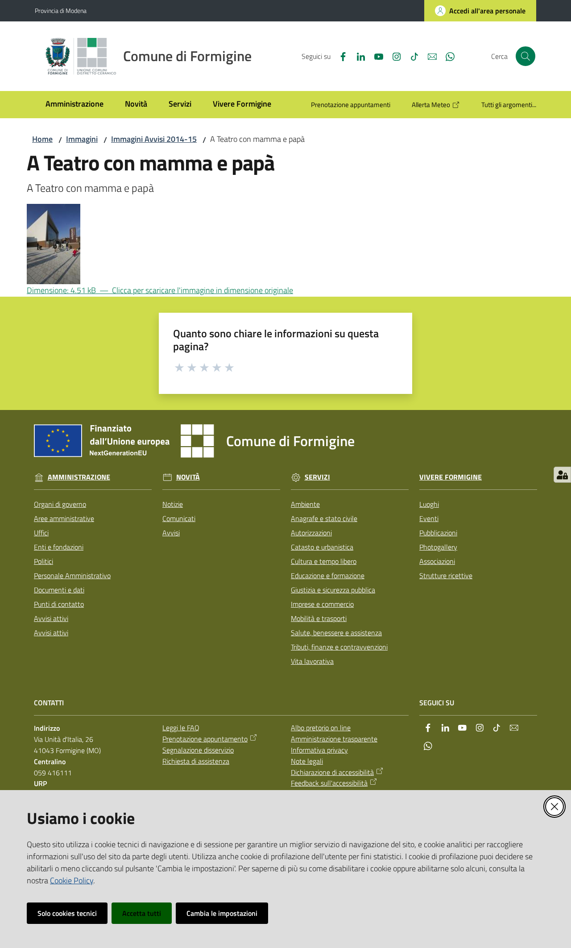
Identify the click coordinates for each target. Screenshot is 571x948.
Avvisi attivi (51, 618)
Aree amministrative (64, 518)
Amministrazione (79, 477)
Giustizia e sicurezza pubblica (333, 589)
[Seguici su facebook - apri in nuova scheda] (339, 55)
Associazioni (437, 561)
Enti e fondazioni (58, 547)
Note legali (307, 761)
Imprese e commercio (322, 604)
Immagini (82, 139)
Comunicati (178, 518)
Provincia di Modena (61, 10)
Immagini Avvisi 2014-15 (154, 139)
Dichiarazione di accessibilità (332, 772)
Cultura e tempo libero (323, 561)
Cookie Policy (71, 880)
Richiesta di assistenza (195, 761)
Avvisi (171, 532)
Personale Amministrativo (72, 575)
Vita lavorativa (312, 661)
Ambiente (305, 504)
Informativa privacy (319, 750)
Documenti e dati (59, 589)
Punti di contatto (59, 604)
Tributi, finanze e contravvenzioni (339, 647)
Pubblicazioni (438, 532)
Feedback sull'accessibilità (329, 783)
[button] (525, 56)
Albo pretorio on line (321, 727)
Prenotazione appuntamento (205, 738)
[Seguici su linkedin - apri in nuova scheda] (357, 55)
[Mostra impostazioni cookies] (562, 475)
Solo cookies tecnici (67, 913)
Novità (188, 477)
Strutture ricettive (445, 575)
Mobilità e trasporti (319, 618)
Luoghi (429, 504)
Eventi (429, 518)
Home (42, 139)
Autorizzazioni (311, 532)
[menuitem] (74, 104)
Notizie (172, 504)
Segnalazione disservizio (198, 750)
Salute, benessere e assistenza (336, 632)
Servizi (317, 477)
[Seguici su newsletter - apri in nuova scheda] (429, 55)
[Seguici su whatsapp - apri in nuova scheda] (446, 55)
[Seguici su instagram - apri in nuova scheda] (393, 55)
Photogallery (438, 547)
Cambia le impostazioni (221, 913)
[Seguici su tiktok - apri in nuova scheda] (411, 55)
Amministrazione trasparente (334, 738)
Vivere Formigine (450, 477)
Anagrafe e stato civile (324, 518)
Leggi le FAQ (180, 727)
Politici (43, 561)
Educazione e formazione (327, 575)
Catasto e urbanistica (322, 547)
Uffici (41, 532)
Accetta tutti (141, 913)
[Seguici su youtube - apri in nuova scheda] (375, 55)
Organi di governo (60, 504)
